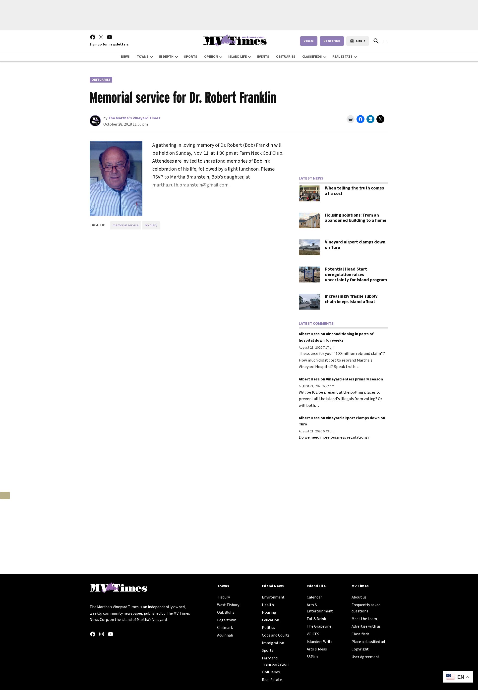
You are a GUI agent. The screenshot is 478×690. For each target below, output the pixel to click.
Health (268, 605)
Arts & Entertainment (320, 608)
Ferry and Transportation (275, 661)
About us (359, 597)
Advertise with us (366, 626)
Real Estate (272, 680)
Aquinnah (225, 635)
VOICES (313, 634)
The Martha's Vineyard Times (134, 118)
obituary (151, 225)
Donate (309, 41)
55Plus (312, 657)
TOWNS (142, 56)
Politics (268, 627)
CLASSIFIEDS (312, 56)
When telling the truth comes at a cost (354, 191)
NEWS (125, 56)
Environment (273, 597)
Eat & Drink (316, 619)
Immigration (273, 643)
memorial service (126, 225)
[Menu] (385, 41)
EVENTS (263, 56)
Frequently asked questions (366, 608)
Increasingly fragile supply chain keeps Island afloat (351, 299)
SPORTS (190, 56)
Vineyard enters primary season (354, 379)
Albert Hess (309, 334)
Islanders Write (320, 641)
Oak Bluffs (225, 612)
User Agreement (365, 657)
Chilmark (225, 627)
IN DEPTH (166, 56)
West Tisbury (228, 605)
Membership (331, 41)
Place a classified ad (368, 641)
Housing (269, 612)
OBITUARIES (285, 56)
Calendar (314, 597)
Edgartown (226, 620)
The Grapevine (319, 626)
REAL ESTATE (342, 56)
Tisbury (223, 597)
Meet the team (364, 619)
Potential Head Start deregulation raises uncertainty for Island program (356, 274)
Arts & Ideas (317, 649)
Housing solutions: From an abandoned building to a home (355, 218)
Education (270, 620)
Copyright (360, 649)
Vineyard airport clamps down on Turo (355, 245)
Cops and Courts (276, 635)
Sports (267, 650)
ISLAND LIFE (237, 56)
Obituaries (101, 79)
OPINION (211, 56)
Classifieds (360, 634)
